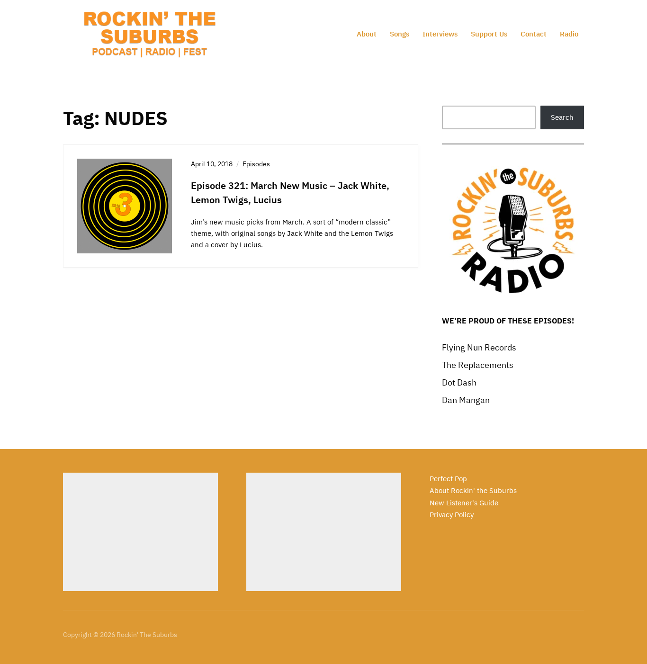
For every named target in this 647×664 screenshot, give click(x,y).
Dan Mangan (466, 400)
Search (562, 117)
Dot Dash (459, 382)
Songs (399, 33)
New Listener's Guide (464, 502)
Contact (534, 33)
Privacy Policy (452, 514)
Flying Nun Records (479, 347)
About (367, 33)
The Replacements (477, 364)
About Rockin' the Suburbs (473, 490)
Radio (569, 33)
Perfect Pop (448, 478)
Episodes (256, 164)
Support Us (489, 33)
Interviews (440, 33)
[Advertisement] (140, 532)
